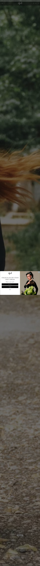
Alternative (10, 284)
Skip (10, 289)
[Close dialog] (39, 272)
